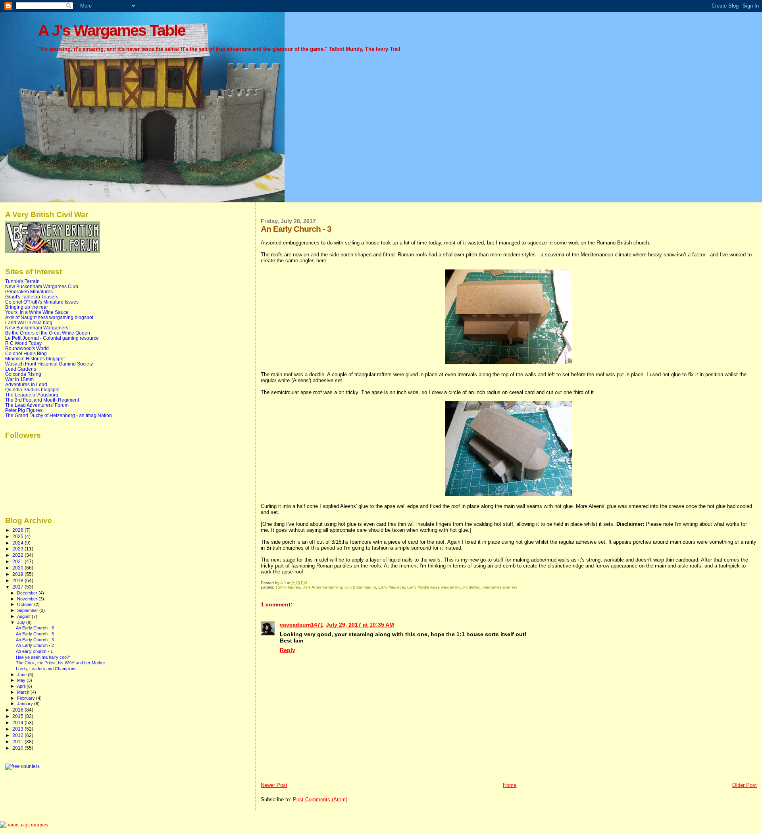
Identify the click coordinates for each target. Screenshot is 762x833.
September (28, 610)
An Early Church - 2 (35, 645)
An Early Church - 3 (35, 639)
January (25, 703)
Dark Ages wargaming (322, 587)
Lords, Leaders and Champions (46, 668)
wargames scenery (500, 587)
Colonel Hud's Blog (26, 353)
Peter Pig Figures (23, 410)
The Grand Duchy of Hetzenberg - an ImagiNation (58, 415)
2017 (18, 586)
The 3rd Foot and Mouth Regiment (42, 399)
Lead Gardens (20, 368)
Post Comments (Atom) (320, 799)
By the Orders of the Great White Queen (47, 332)
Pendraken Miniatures (29, 291)
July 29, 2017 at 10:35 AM (360, 624)
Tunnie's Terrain (22, 281)
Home (509, 785)
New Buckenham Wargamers (36, 327)
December (27, 593)
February (26, 698)
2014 (18, 722)
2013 (18, 728)
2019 (18, 574)
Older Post (744, 785)
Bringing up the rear (26, 307)
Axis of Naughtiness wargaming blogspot (49, 317)
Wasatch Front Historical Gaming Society (49, 363)
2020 (18, 567)
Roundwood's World (27, 348)
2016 (18, 709)
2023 (18, 548)
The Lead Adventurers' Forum (37, 405)
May (22, 680)
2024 (18, 542)
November (27, 598)
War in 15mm (19, 379)
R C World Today (23, 343)
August (24, 616)
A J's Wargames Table (111, 30)
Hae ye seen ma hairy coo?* (43, 657)
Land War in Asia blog (28, 322)
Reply (287, 650)
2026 (18, 530)
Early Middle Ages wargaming (434, 587)
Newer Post (274, 785)
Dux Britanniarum (360, 587)
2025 (18, 536)
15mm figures (287, 587)
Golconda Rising (23, 374)
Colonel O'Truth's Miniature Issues (42, 301)
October (25, 604)
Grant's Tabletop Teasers (31, 296)
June (22, 674)
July (21, 622)
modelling (472, 587)
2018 (18, 580)
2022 (18, 555)
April (22, 686)
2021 (18, 561)
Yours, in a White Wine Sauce (37, 312)
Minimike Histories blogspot (35, 358)
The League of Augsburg (31, 394)
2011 (18, 741)
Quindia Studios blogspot (32, 389)
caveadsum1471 (301, 624)
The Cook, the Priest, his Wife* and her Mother (60, 662)
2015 (18, 716)
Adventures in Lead (26, 384)
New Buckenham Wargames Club (41, 286)
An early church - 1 (34, 651)
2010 (18, 747)
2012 (18, 735)
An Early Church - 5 (35, 633)
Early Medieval (391, 587)
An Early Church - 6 (35, 627)
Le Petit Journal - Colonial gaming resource (52, 338)
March (24, 692)
